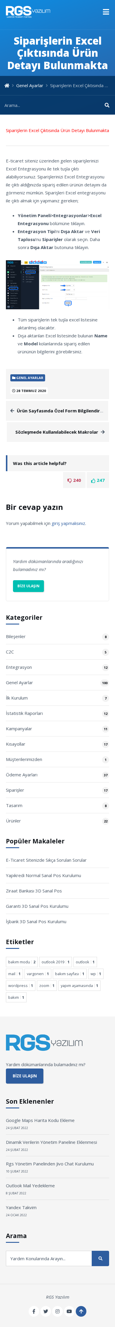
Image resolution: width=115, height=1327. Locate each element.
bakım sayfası (69, 973)
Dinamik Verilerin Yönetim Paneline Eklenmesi (51, 1142)
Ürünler (13, 821)
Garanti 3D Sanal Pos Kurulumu (37, 906)
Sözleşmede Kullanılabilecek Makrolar (56, 432)
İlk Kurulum (17, 698)
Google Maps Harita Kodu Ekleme (40, 1120)
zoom (47, 985)
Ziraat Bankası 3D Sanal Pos (34, 891)
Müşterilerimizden (24, 759)
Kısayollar (15, 744)
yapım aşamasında (79, 985)
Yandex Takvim (21, 1207)
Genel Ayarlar (29, 85)
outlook (85, 962)
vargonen (38, 973)
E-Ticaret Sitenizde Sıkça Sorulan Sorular (46, 860)
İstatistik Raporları (24, 713)
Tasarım (14, 805)
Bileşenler (16, 636)
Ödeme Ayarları (21, 775)
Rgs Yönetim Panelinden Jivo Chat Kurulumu (50, 1164)
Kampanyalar (19, 728)
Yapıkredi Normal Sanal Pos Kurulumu (43, 875)
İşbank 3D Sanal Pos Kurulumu (36, 921)
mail (14, 973)
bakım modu (21, 962)
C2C (10, 652)
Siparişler (15, 790)
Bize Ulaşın (28, 585)
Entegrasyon (19, 667)
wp (96, 973)
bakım (16, 997)
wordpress (20, 985)
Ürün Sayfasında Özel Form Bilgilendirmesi (63, 411)
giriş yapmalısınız (68, 523)
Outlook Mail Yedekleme (30, 1185)
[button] (106, 12)
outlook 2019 (56, 962)
